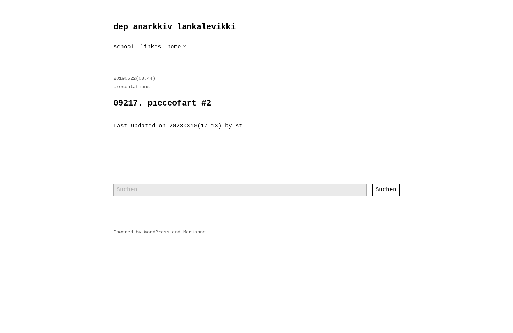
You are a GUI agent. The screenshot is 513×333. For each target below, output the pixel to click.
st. (241, 126)
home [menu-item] (174, 47)
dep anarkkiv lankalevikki (174, 27)
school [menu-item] (123, 47)
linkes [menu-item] (150, 47)
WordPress (156, 232)
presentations (131, 87)
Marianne (194, 232)
